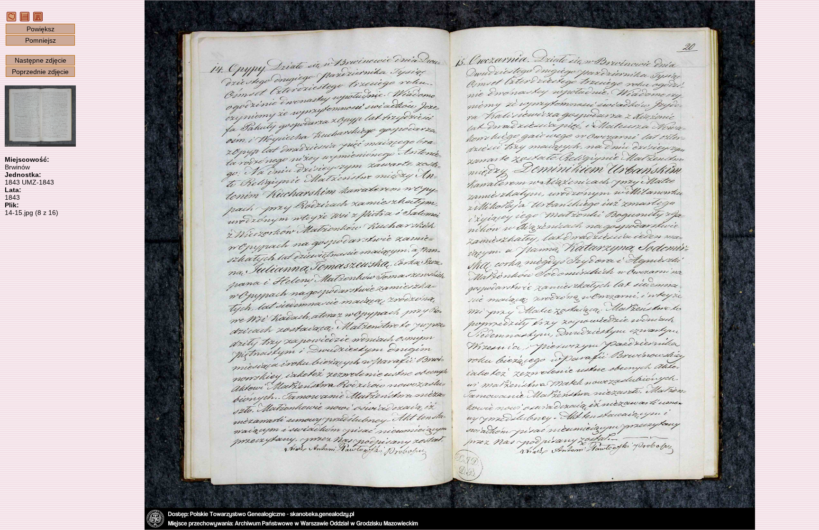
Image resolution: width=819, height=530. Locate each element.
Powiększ (41, 29)
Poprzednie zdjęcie (40, 71)
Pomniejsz (40, 40)
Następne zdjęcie (40, 60)
